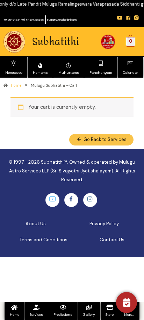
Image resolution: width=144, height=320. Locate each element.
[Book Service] (126, 302)
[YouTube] (52, 200)
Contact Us (112, 240)
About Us (36, 224)
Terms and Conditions (43, 240)
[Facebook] (71, 200)
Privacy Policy (104, 224)
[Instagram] (90, 200)
